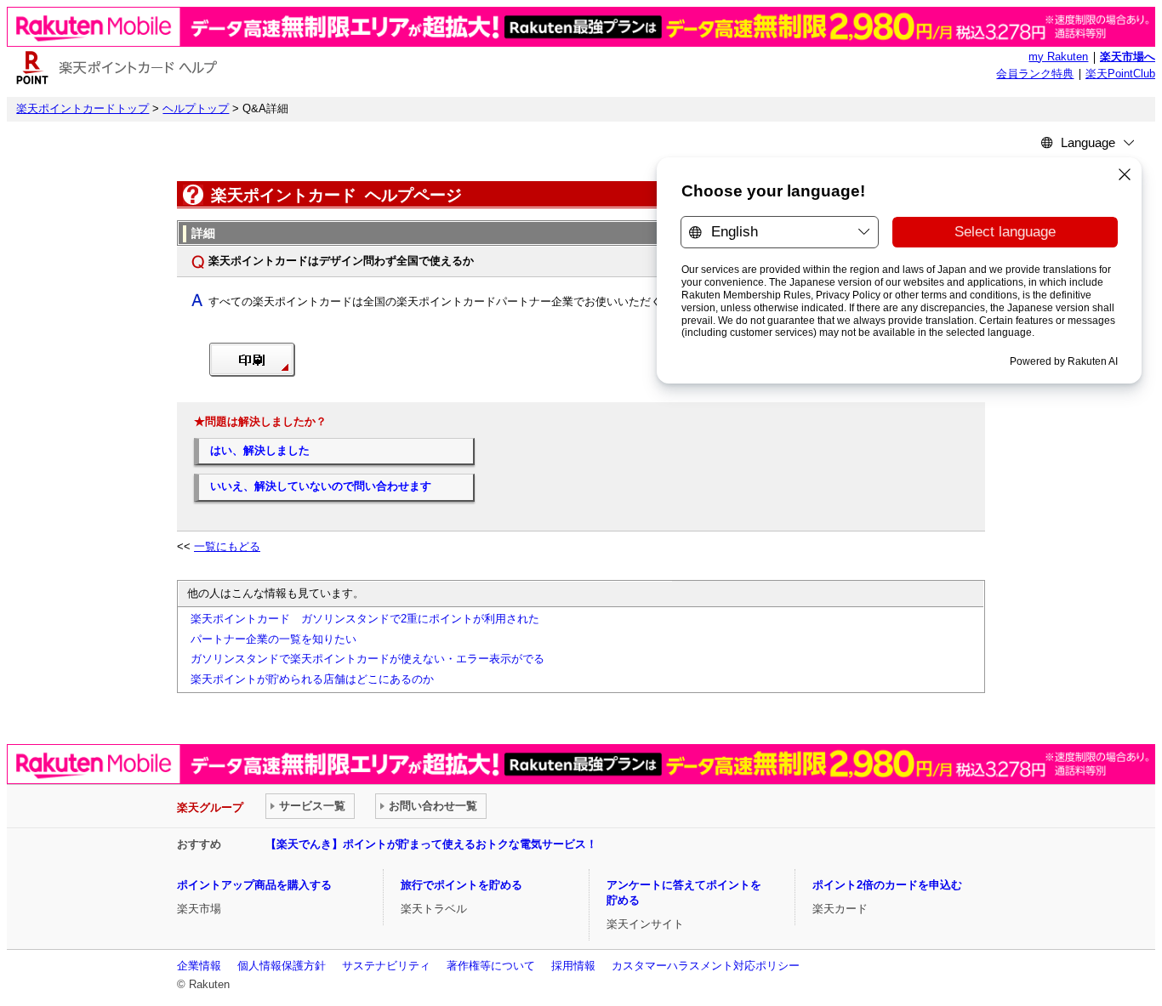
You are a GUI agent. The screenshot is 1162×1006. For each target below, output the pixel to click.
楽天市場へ (1127, 57)
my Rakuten (1058, 57)
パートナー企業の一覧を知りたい (273, 639)
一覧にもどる (227, 547)
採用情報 (573, 965)
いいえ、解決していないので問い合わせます (320, 486)
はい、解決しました (260, 451)
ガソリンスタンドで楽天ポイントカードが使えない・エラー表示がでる (367, 659)
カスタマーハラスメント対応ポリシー (706, 965)
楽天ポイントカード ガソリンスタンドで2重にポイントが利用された (365, 619)
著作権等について (491, 965)
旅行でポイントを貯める (461, 884)
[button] (252, 373)
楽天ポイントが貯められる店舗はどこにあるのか (312, 679)
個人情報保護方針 (281, 965)
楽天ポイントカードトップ (82, 109)
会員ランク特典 (1035, 74)
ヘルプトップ (195, 109)
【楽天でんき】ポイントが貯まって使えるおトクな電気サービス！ (431, 844)
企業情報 (199, 965)
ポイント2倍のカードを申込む (887, 884)
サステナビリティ (386, 965)
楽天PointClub (1120, 74)
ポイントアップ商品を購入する (254, 884)
